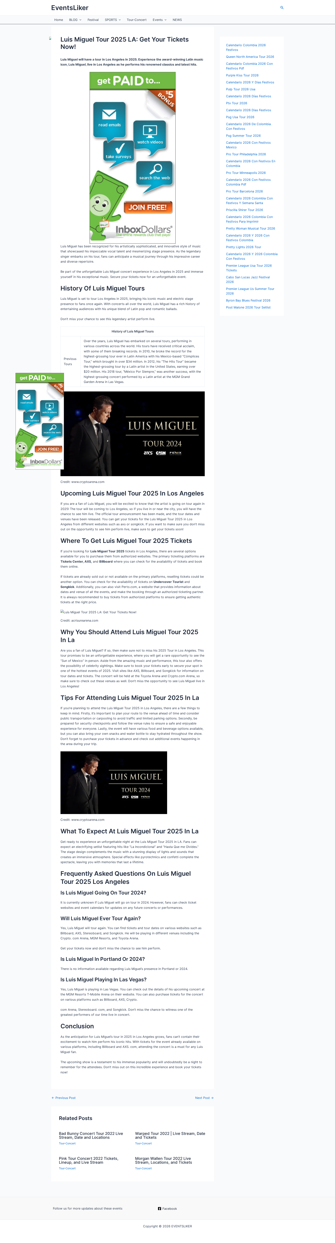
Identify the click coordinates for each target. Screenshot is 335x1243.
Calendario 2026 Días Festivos (248, 96)
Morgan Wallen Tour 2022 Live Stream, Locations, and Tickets (163, 1160)
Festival (93, 20)
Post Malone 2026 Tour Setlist (248, 307)
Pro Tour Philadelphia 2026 (246, 154)
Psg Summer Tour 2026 (243, 136)
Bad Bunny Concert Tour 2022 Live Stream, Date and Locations (91, 1135)
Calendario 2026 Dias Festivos (248, 110)
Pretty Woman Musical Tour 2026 (250, 228)
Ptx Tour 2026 (236, 103)
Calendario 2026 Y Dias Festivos (250, 82)
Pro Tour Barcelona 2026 (244, 191)
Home (58, 20)
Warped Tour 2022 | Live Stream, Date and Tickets (170, 1135)
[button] (282, 7)
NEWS (177, 20)
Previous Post (64, 1097)
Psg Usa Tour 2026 (240, 117)
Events (158, 20)
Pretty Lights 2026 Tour (243, 247)
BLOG (73, 20)
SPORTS (111, 20)
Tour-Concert (137, 20)
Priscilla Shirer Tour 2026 (244, 210)
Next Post (204, 1097)
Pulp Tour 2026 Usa (240, 89)
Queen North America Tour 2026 (250, 57)
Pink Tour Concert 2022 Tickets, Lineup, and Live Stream (88, 1160)
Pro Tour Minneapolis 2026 (246, 173)
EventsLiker (69, 8)
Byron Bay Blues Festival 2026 (248, 300)
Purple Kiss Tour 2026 (242, 75)
